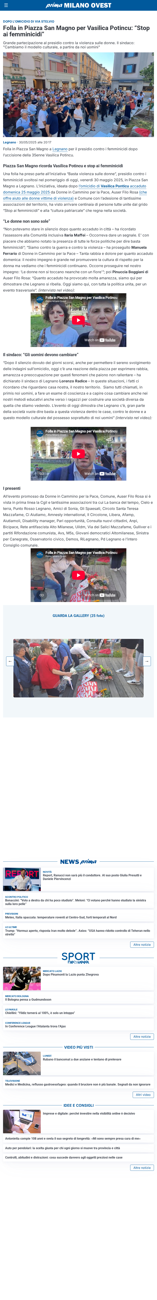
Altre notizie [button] (142, 945)
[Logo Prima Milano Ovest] (78, 5)
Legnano (60, 149)
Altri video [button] (143, 1095)
